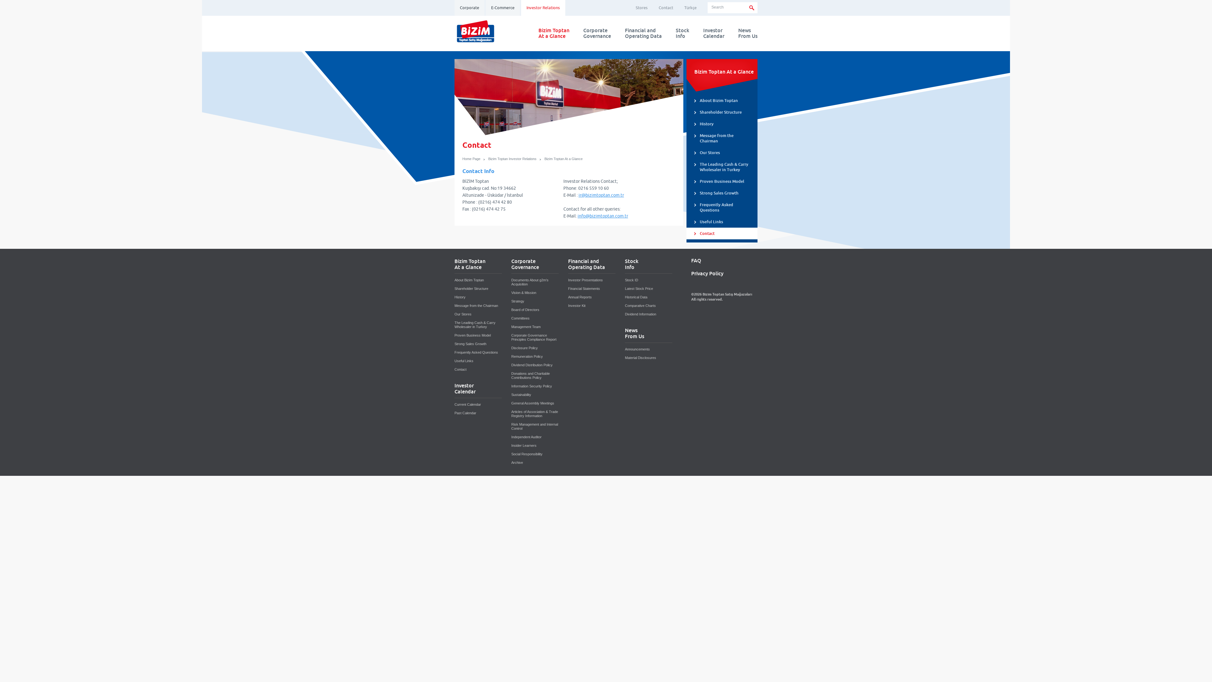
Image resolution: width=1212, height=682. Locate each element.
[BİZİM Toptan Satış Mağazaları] (475, 42)
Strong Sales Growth (719, 193)
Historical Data (636, 297)
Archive (517, 462)
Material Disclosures (640, 358)
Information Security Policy (531, 386)
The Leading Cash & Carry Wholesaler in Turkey (724, 167)
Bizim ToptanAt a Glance (553, 33)
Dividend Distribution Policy (532, 365)
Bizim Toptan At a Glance (563, 159)
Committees (520, 318)
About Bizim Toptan (719, 100)
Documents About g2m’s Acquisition (530, 282)
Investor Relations (543, 7)
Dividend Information (640, 314)
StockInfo (682, 33)
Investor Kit (576, 306)
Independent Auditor (526, 437)
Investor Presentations (585, 280)
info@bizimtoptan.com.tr (603, 215)
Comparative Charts (640, 306)
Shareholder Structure (721, 112)
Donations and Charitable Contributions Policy (530, 376)
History (707, 124)
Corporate (469, 7)
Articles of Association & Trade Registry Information (534, 414)
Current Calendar (467, 404)
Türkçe (690, 7)
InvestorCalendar (713, 33)
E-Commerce (502, 7)
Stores (642, 7)
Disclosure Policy (524, 348)
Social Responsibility (527, 454)
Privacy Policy (707, 273)
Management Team (526, 327)
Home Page (471, 159)
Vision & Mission (523, 293)
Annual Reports (580, 297)
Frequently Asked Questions (716, 207)
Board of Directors (525, 310)
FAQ (696, 260)
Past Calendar (465, 413)
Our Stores (710, 152)
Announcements (637, 349)
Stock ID (631, 280)
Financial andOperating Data (643, 33)
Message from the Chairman (717, 138)
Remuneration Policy (527, 356)
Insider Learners (524, 445)
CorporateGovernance (597, 33)
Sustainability (521, 395)
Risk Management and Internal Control (534, 426)
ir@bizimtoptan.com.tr (601, 195)
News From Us (748, 33)
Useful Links (711, 221)
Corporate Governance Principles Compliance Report (533, 337)
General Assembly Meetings (532, 403)
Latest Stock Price (639, 288)
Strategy (517, 301)
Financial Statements (584, 288)
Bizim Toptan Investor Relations (512, 159)
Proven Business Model (722, 181)
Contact (666, 7)
